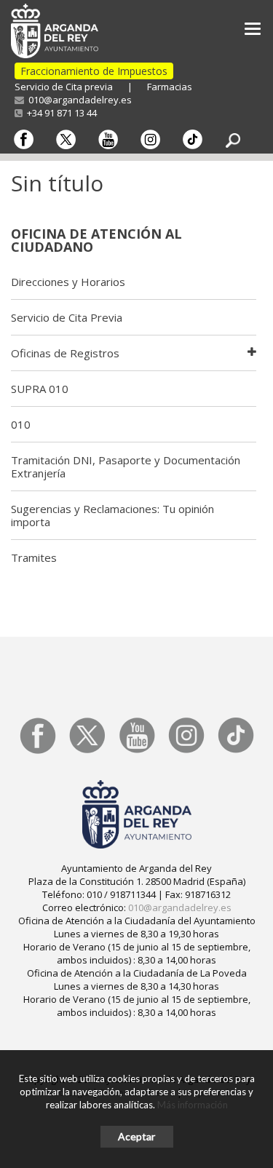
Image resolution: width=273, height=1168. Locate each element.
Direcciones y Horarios (68, 281)
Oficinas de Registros (65, 353)
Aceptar (136, 1136)
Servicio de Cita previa (64, 86)
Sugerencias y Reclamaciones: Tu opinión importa (112, 515)
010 (21, 424)
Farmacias (169, 86)
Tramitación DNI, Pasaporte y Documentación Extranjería (125, 466)
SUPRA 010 (39, 388)
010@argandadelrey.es (78, 99)
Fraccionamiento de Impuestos (93, 71)
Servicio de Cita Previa (66, 317)
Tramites (34, 557)
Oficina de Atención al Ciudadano (96, 240)
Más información (192, 1105)
